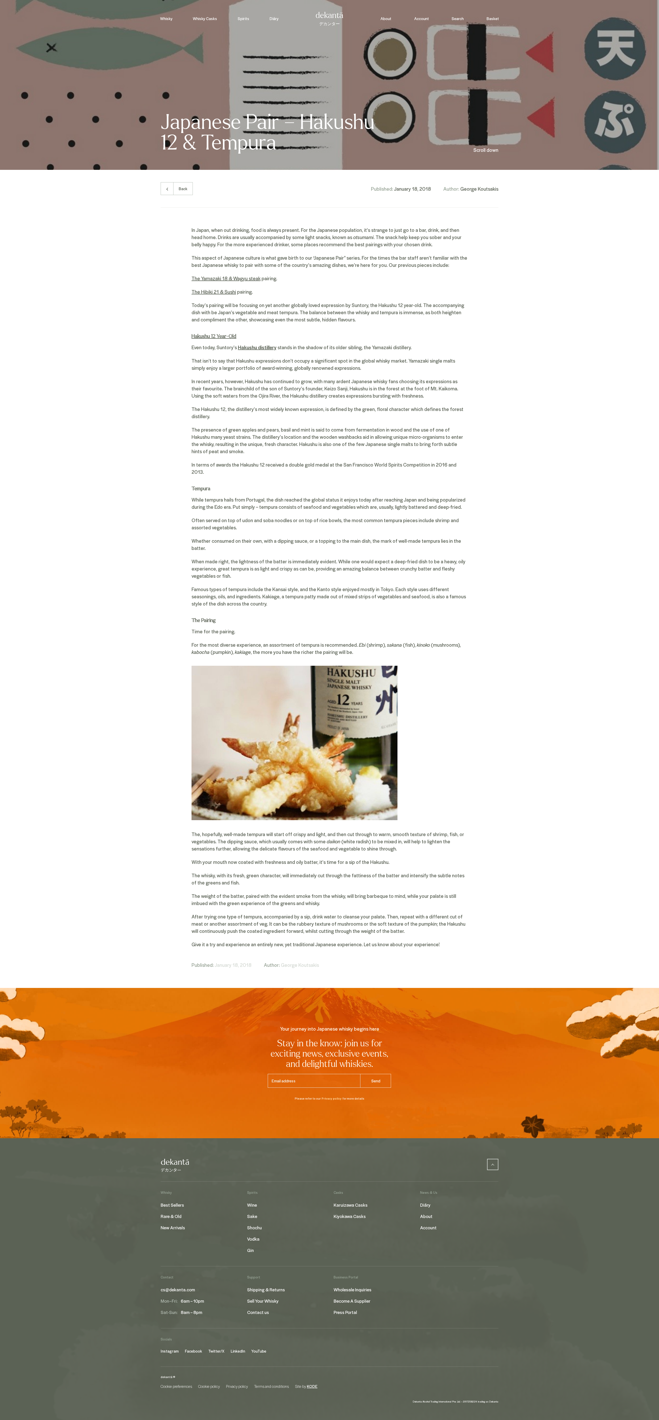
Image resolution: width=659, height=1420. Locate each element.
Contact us (258, 1312)
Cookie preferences (176, 1386)
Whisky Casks (205, 18)
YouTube (258, 1351)
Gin (250, 1250)
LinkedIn (238, 1351)
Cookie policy (209, 1386)
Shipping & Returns (266, 1289)
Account (421, 18)
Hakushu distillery (257, 347)
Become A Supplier (352, 1301)
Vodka (253, 1239)
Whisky (166, 18)
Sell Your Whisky (263, 1301)
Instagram (170, 1351)
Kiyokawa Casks (350, 1216)
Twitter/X (216, 1351)
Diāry (274, 18)
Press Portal (345, 1312)
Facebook (193, 1351)
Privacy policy (332, 1098)
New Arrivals (173, 1227)
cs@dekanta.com (178, 1289)
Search (458, 18)
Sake (252, 1216)
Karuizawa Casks (351, 1205)
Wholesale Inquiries (352, 1289)
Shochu (254, 1227)
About (385, 18)
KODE (312, 1386)
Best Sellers (172, 1205)
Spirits (243, 18)
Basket (493, 18)
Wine (252, 1205)
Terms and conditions (271, 1386)
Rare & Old (171, 1216)
